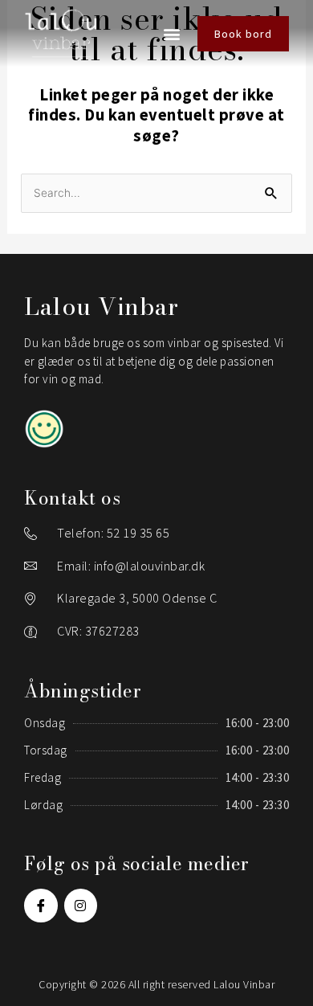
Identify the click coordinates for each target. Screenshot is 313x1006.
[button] (172, 33)
